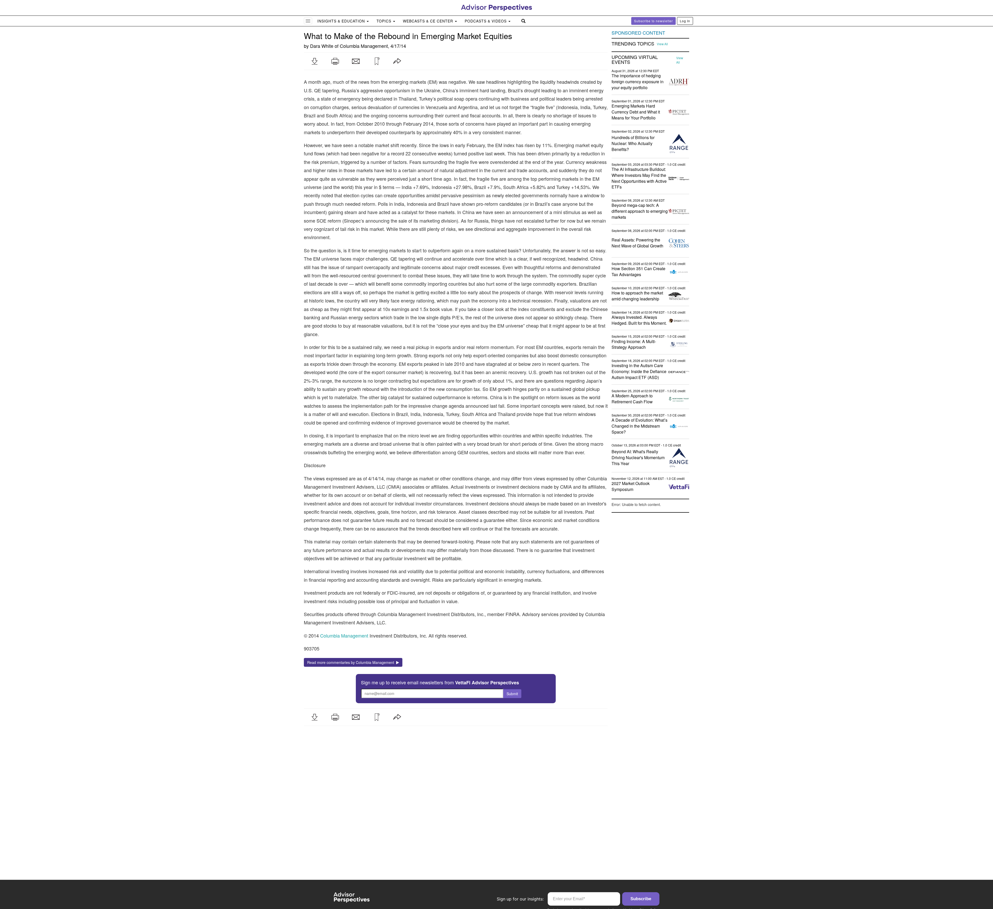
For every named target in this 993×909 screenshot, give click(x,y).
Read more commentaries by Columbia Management (351, 662)
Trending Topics (633, 43)
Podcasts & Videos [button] (486, 21)
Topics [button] (385, 21)
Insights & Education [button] (341, 21)
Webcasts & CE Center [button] (428, 21)
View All (662, 44)
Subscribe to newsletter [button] (653, 21)
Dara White (321, 45)
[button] (314, 61)
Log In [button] (685, 21)
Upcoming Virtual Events (635, 60)
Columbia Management (364, 45)
